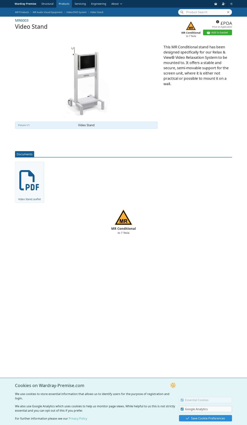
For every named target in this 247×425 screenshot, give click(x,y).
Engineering (98, 3)
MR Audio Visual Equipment (48, 12)
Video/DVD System (76, 12)
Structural (47, 3)
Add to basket (219, 32)
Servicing (80, 3)
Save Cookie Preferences (208, 418)
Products (64, 3)
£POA (226, 23)
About (115, 3)
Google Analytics (196, 409)
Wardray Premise (25, 3)
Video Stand (96, 12)
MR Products (22, 12)
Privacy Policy (78, 418)
